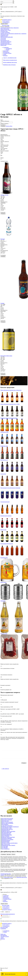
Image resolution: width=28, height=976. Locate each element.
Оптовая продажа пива (6, 873)
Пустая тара (3, 39)
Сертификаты (9, 48)
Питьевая (3, 238)
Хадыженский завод (5, 42)
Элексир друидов (4, 194)
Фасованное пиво (4, 34)
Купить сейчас (9, 126)
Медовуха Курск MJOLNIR (7, 37)
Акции (4, 54)
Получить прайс (5, 25)
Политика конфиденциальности (8, 914)
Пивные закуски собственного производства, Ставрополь (13, 33)
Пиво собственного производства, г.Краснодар (11, 390)
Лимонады (3, 600)
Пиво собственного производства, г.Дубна (10, 404)
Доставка (9, 854)
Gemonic (2, 303)
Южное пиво (3, 45)
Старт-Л (2, 874)
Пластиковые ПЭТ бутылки (7, 543)
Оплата (13, 854)
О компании (6, 47)
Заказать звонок (4, 23)
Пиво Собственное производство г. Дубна (6, 29)
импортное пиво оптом (21, 877)
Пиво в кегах (3, 582)
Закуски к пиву (4, 633)
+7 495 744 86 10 (5, 21)
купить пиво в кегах (8, 877)
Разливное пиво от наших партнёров (5, 32)
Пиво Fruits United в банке (6, 355)
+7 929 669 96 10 (5, 22)
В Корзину (3, 126)
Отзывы (7, 49)
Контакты (5, 55)
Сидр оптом (3, 38)
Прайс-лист (5, 50)
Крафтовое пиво (4, 35)
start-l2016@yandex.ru (6, 19)
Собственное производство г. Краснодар (10, 27)
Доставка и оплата (7, 53)
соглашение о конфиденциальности (9, 764)
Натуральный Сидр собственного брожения (6, 41)
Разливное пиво (4, 557)
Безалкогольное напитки (6, 44)
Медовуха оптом (4, 459)
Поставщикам (6, 52)
